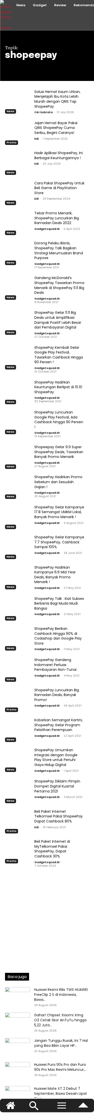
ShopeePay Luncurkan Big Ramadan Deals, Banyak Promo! (56, 695)
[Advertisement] (47, 915)
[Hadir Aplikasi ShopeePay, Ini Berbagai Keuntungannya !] (17, 162)
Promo (12, 142)
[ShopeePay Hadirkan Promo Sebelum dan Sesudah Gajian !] (17, 486)
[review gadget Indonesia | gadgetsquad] (6, 15)
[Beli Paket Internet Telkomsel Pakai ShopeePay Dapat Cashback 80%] (17, 820)
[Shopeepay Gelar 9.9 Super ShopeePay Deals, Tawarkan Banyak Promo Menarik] (17, 456)
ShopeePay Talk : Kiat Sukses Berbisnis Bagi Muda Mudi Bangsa (59, 603)
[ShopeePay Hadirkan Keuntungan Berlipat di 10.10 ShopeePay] (17, 391)
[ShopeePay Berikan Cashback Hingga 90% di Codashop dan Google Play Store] (17, 638)
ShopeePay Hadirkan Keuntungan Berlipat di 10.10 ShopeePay (58, 387)
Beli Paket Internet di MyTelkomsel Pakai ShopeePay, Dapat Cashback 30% (52, 849)
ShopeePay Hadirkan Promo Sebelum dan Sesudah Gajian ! (58, 481)
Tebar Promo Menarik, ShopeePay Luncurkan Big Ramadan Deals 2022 (56, 218)
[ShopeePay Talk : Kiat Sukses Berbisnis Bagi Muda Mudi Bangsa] (17, 607)
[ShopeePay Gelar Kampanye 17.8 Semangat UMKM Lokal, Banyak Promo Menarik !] (17, 516)
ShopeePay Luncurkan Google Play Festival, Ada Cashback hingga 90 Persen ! (58, 419)
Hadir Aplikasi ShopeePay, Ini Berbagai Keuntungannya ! (58, 155)
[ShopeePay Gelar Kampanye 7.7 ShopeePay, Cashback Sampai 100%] (17, 546)
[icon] (83, 1108)
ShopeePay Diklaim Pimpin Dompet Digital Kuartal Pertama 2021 (57, 786)
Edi (36, 139)
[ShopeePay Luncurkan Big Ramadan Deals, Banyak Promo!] (17, 699)
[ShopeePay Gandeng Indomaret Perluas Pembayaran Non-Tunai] (17, 669)
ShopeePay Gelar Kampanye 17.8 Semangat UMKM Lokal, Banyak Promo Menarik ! (59, 512)
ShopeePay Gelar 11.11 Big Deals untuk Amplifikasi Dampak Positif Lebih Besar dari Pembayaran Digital (57, 320)
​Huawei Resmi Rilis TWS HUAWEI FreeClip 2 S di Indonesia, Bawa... (61, 994)
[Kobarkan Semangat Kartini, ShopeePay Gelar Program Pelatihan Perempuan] (17, 729)
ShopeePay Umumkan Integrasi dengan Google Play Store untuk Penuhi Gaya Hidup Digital (55, 757)
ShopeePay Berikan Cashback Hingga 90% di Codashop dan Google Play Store (58, 636)
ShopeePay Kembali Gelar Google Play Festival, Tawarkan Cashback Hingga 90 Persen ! (58, 355)
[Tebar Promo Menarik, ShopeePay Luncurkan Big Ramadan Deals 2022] (17, 222)
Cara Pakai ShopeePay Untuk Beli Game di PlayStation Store (59, 188)
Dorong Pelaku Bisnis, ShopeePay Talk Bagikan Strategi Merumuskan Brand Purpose (58, 250)
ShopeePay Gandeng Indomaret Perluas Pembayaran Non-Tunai (55, 664)
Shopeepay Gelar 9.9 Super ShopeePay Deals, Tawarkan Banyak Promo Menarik (58, 451)
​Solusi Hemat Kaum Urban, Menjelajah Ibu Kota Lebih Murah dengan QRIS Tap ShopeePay (57, 99)
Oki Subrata (43, 112)
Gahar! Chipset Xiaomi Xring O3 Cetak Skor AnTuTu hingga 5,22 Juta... (60, 1020)
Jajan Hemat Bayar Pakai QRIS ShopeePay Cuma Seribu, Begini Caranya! (55, 127)
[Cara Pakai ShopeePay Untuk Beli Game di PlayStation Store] (17, 192)
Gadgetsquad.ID (47, 229)
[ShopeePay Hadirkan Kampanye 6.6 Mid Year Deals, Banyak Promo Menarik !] (17, 576)
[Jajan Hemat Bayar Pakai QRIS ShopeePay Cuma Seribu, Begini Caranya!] (17, 132)
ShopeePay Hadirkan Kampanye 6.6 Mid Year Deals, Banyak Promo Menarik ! (55, 575)
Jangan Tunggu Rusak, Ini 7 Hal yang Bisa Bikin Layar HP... (61, 1043)
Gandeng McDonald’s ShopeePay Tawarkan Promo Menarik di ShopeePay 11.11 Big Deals (59, 285)
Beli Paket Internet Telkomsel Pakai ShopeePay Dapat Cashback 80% (58, 816)
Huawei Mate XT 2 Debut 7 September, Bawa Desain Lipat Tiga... (60, 1093)
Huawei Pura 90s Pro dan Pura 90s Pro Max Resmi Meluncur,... (60, 1067)
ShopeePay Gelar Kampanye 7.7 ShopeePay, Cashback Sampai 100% (59, 542)
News (11, 111)
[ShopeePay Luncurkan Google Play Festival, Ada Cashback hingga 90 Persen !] (17, 421)
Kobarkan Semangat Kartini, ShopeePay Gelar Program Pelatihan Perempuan (58, 725)
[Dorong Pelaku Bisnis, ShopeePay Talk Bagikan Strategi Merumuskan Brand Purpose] (17, 252)
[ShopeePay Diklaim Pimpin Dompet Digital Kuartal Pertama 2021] (17, 790)
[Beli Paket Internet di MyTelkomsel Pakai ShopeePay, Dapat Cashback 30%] (17, 850)
